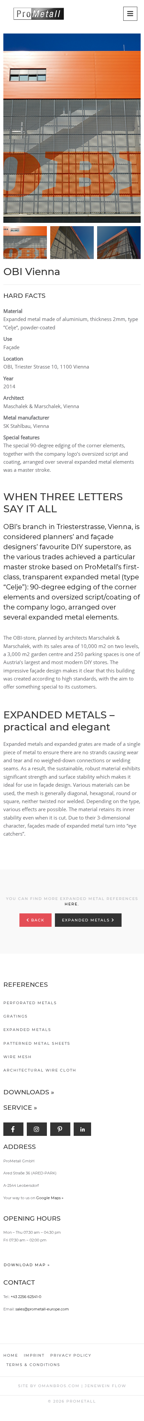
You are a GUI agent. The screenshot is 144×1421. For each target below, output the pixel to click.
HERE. (72, 904)
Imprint (34, 1355)
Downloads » (28, 1092)
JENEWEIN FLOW (105, 1385)
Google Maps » (49, 1198)
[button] (74, 128)
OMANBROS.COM (59, 1385)
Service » (20, 1107)
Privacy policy (70, 1355)
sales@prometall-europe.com (42, 1309)
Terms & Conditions (33, 1364)
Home (10, 1355)
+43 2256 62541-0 (26, 1296)
